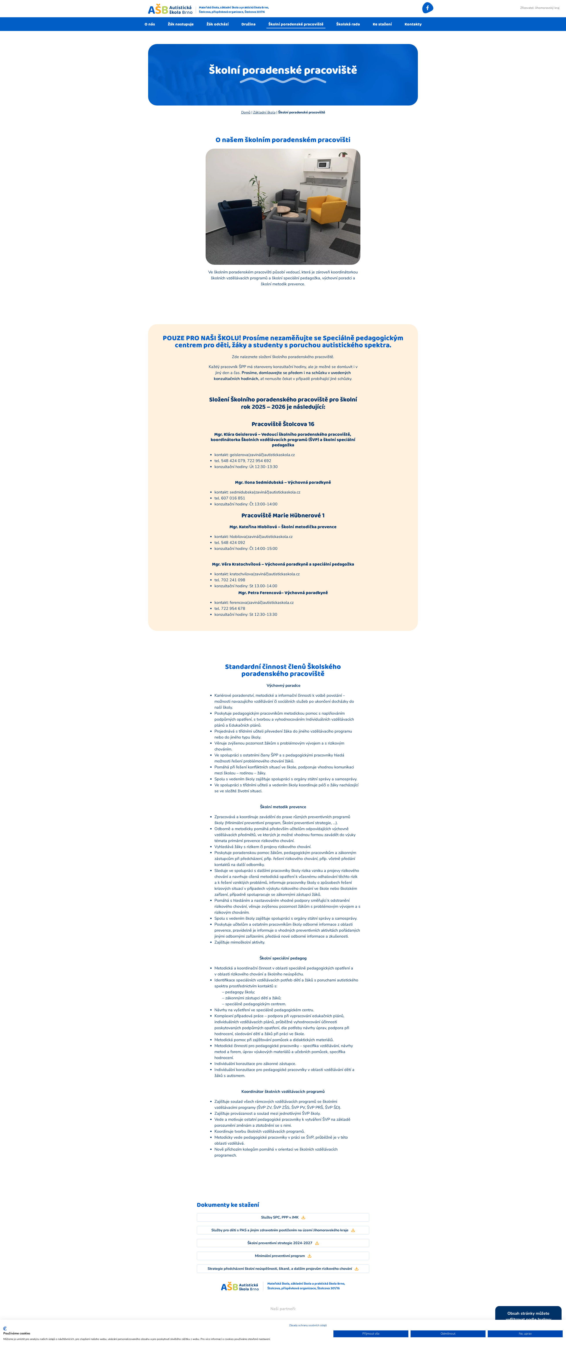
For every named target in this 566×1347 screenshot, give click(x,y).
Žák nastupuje (181, 24)
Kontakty (413, 24)
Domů (245, 112)
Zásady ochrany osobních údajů (308, 1325)
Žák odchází (218, 24)
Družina (248, 24)
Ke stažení (382, 24)
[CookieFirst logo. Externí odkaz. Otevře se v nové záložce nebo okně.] (5, 1329)
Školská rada (348, 24)
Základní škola (264, 112)
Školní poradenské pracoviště (295, 24)
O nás (150, 24)
